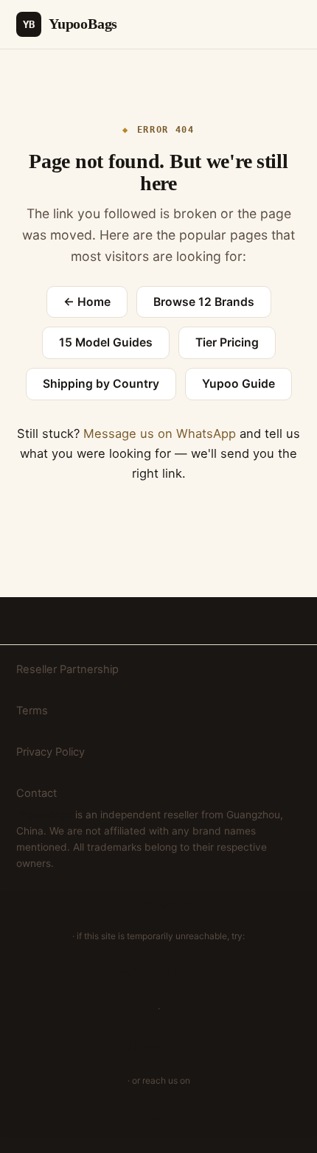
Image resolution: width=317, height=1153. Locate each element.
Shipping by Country (101, 384)
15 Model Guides (106, 342)
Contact (36, 793)
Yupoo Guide (238, 384)
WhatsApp (158, 1117)
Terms (32, 710)
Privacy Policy (50, 752)
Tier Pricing (227, 342)
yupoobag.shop (159, 972)
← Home (87, 302)
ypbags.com (159, 1044)
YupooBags (70, 23)
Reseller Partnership (67, 669)
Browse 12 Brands (203, 302)
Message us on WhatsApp (159, 433)
